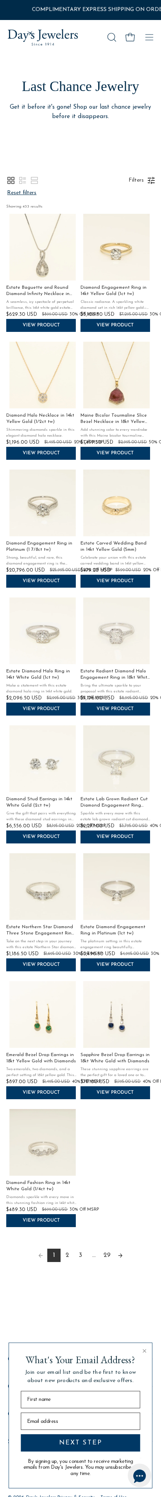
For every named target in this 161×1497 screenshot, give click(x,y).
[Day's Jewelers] (43, 37)
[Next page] (120, 1255)
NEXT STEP (80, 1443)
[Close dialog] (144, 1350)
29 (107, 1255)
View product (41, 325)
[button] (111, 37)
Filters (136, 180)
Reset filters (21, 193)
